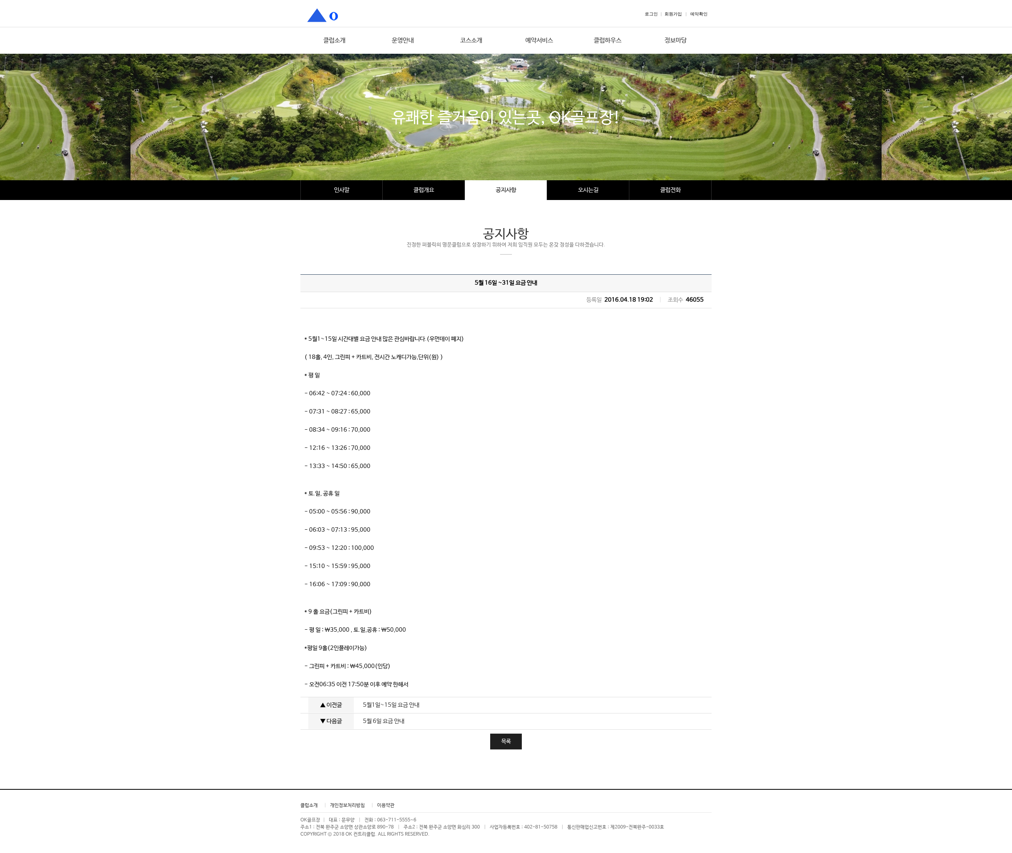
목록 (506, 741)
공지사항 (506, 190)
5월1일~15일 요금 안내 (391, 705)
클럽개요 (423, 190)
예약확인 (699, 13)
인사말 (341, 190)
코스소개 (471, 40)
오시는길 (588, 190)
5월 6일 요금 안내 (383, 721)
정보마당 (676, 40)
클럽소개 (334, 40)
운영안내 (403, 40)
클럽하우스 (607, 40)
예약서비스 (539, 40)
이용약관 (386, 805)
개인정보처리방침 (347, 805)
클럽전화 (670, 190)
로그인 (651, 13)
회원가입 (673, 13)
